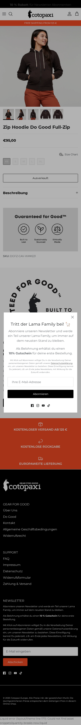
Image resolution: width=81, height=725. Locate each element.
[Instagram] (37, 405)
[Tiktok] (48, 405)
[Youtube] (43, 405)
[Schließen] (72, 317)
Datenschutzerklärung (62, 363)
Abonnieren (40, 394)
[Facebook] (32, 405)
